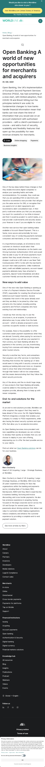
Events (5, 688)
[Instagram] (17, 708)
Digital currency (9, 646)
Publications (7, 672)
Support (6, 611)
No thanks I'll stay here (23, 15)
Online (5, 591)
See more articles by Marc (15, 526)
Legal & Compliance (10, 573)
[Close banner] (43, 2)
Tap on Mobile (8, 607)
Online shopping (21, 140)
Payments (34, 140)
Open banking (8, 634)
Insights (5, 668)
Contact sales (8, 577)
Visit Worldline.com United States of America (22, 11)
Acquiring (6, 626)
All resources (8, 660)
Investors (6, 561)
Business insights (10, 145)
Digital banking (8, 642)
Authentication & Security (13, 638)
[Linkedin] (3, 708)
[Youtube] (13, 708)
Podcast (6, 676)
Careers (6, 553)
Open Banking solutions (26, 448)
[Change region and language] (19, 696)
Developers (7, 565)
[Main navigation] (40, 21)
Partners (6, 557)
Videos (5, 684)
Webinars (6, 680)
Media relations (8, 569)
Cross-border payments (12, 599)
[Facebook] (8, 708)
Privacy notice (23, 729)
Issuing (5, 622)
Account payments (10, 630)
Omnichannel (7, 595)
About (5, 549)
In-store (6, 587)
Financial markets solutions (13, 650)
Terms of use (22, 733)
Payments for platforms (12, 603)
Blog (4, 664)
